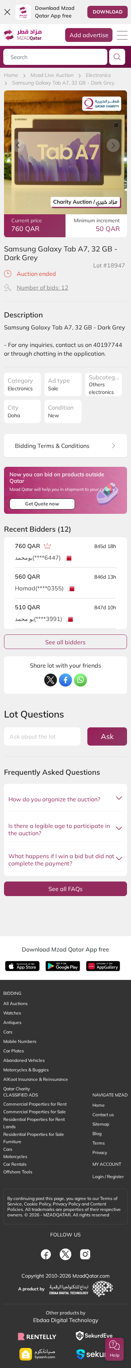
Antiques (12, 1022)
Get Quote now (42, 504)
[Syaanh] (37, 1354)
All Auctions (15, 1003)
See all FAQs (65, 888)
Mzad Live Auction (52, 75)
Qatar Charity (16, 1088)
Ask (107, 736)
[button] (114, 1349)
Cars (7, 1032)
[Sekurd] (94, 1354)
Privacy (99, 1152)
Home (11, 75)
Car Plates (13, 1051)
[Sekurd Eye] (94, 1336)
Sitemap (100, 1124)
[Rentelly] (37, 1336)
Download (108, 12)
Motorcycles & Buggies (26, 1069)
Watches (12, 1013)
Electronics (98, 75)
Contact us (103, 1114)
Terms (98, 1143)
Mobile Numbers (19, 1041)
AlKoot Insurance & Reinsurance (35, 1079)
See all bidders (65, 642)
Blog (97, 1133)
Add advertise (89, 35)
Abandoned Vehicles (24, 1060)
